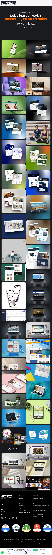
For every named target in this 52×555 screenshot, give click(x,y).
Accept (35, 549)
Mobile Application (38, 498)
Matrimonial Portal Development (41, 508)
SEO (34, 503)
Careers (21, 503)
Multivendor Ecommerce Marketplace (39, 511)
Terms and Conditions (24, 512)
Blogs (20, 508)
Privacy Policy (22, 510)
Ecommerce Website (38, 501)
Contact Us (21, 498)
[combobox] (26, 35)
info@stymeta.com (7, 505)
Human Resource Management (41, 505)
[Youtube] (5, 518)
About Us (21, 505)
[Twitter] (13, 518)
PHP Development (38, 514)
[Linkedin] (16, 518)
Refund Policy (22, 515)
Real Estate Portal (38, 516)
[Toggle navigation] (42, 3)
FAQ (20, 501)
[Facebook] (9, 518)
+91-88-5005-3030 (6, 500)
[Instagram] (2, 518)
